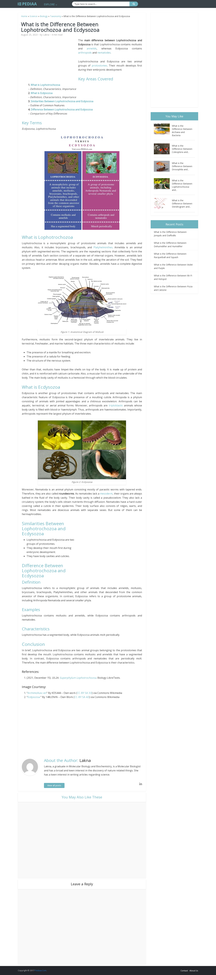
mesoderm (106, 493)
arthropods (85, 52)
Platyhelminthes (103, 247)
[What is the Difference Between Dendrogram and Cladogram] (163, 203)
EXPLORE (49, 4)
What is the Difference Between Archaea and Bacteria (182, 130)
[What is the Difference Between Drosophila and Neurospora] (163, 166)
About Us (193, 970)
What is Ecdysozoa (41, 93)
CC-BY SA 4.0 (81, 697)
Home (24, 16)
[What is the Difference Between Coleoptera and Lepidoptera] (163, 148)
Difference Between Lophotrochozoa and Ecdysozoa (62, 109)
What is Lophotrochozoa (45, 85)
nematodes (104, 52)
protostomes (99, 65)
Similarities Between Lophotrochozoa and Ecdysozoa (62, 101)
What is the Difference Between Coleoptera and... (182, 149)
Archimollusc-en (37, 693)
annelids (92, 48)
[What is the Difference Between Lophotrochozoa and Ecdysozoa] (163, 183)
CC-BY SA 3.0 (84, 693)
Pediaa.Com (40, 970)
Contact (184, 970)
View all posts (54, 785)
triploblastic (116, 405)
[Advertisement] (50, 60)
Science (33, 16)
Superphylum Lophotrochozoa (78, 677)
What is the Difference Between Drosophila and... (182, 166)
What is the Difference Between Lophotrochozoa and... (182, 185)
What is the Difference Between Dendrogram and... (182, 203)
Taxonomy (55, 16)
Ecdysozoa (34, 697)
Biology (44, 16)
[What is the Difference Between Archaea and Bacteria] (163, 129)
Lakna (46, 34)
